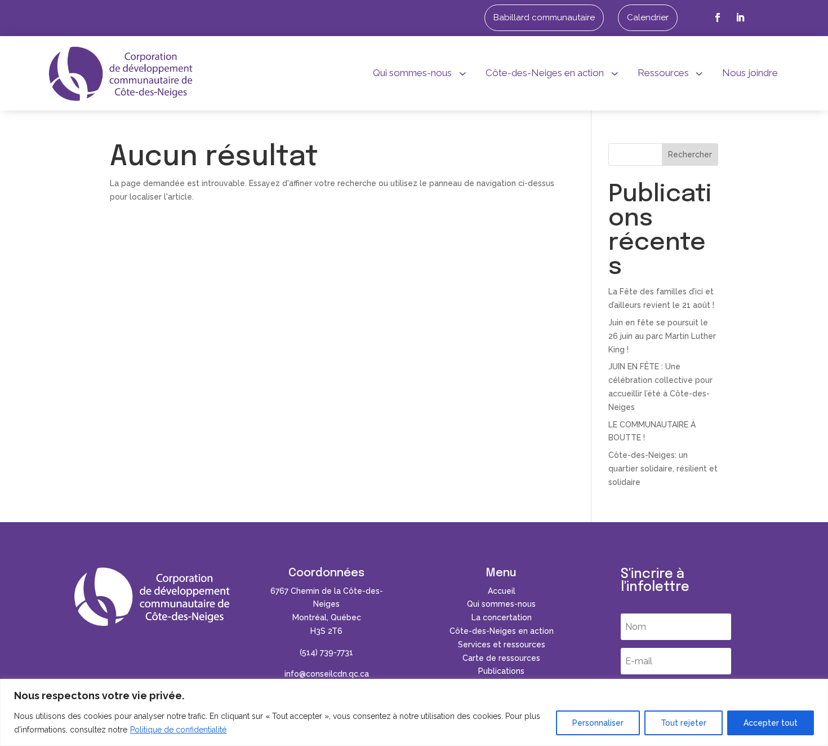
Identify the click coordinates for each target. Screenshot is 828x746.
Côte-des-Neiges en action (501, 630)
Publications (501, 671)
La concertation (501, 617)
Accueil (501, 590)
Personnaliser (598, 722)
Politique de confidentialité (178, 729)
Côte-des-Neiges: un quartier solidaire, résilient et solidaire (663, 469)
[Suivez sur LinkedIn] (740, 17)
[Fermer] (816, 688)
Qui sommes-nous (501, 603)
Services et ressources (501, 644)
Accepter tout (771, 722)
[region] (414, 712)
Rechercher (690, 154)
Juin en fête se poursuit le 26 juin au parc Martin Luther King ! (662, 336)
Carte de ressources (501, 658)
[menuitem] (544, 18)
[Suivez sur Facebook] (718, 17)
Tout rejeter (683, 722)
